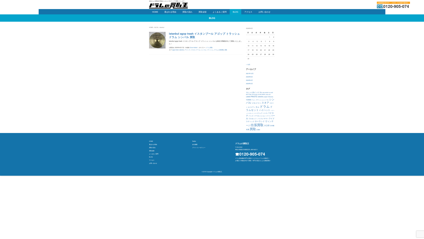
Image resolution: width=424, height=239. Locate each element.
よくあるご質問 (220, 11)
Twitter (194, 141)
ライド (271, 118)
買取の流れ (187, 11)
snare (265, 97)
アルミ (253, 100)
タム (257, 107)
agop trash (175, 50)
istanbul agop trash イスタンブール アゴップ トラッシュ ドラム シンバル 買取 (204, 35)
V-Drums (270, 97)
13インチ (249, 92)
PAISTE (254, 96)
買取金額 (202, 11)
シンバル (203, 50)
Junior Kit (268, 94)
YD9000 (248, 100)
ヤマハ (265, 118)
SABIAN (260, 97)
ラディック (250, 121)
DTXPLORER (261, 94)
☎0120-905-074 (250, 154)
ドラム (216, 50)
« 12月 (248, 64)
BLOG (235, 11)
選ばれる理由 (170, 11)
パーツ (268, 116)
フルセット (253, 118)
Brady (255, 94)
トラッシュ (210, 50)
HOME (155, 11)
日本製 (272, 125)
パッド (251, 116)
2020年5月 (249, 77)
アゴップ (187, 50)
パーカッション (260, 116)
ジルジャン (256, 102)
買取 (225, 50)
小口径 (267, 125)
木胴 (247, 129)
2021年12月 (250, 73)
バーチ (265, 113)
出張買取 (221, 50)
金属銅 (258, 129)
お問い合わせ (264, 11)
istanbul (181, 50)
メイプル (260, 119)
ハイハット (264, 110)
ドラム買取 (209, 47)
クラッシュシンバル (262, 100)
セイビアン (251, 107)
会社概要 (194, 144)
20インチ (255, 92)
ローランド (260, 121)
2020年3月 (249, 83)
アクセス (248, 11)
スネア (265, 102)
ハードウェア (258, 113)
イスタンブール (195, 50)
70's (260, 92)
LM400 (248, 97)
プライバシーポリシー (198, 147)
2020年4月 (249, 80)
